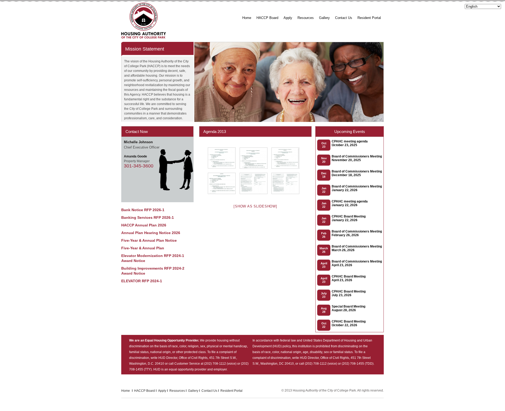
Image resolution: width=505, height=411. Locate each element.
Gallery (324, 18)
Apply (288, 18)
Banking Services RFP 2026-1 (147, 217)
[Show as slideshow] (255, 206)
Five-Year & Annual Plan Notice (149, 240)
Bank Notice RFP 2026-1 (142, 210)
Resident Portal (369, 18)
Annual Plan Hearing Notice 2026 (150, 233)
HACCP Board (267, 18)
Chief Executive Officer (277, 40)
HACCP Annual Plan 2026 (143, 225)
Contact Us (343, 18)
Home (246, 18)
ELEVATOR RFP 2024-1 (141, 281)
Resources (305, 18)
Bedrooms (329, 40)
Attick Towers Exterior (338, 33)
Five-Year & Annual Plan (142, 248)
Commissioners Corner (276, 33)
